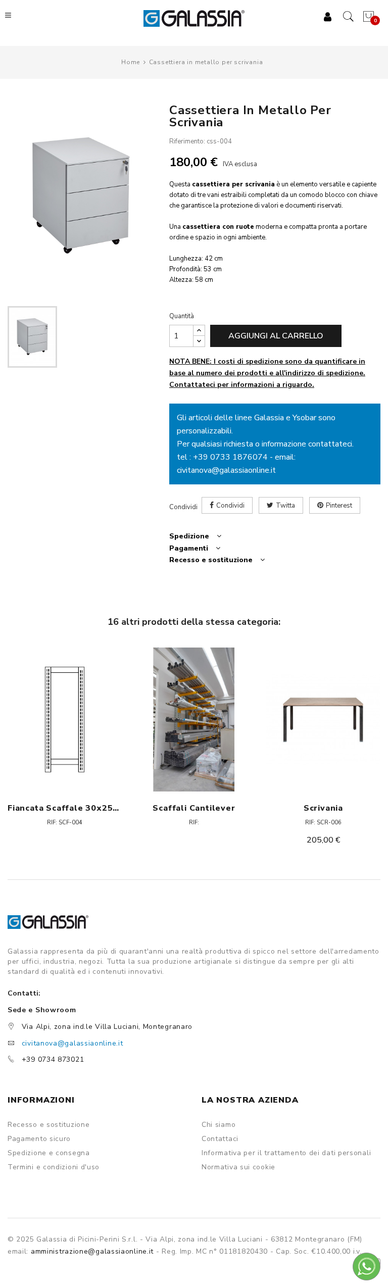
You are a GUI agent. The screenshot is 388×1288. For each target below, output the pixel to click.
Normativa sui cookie (238, 1167)
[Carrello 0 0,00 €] (367, 16)
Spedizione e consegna (49, 1153)
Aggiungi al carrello (275, 335)
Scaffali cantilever (194, 808)
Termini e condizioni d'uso (54, 1167)
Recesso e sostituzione (48, 1124)
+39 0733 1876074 (230, 457)
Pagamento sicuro (39, 1139)
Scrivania (323, 808)
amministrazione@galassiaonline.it (92, 1251)
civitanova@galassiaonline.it (226, 470)
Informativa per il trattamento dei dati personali (286, 1153)
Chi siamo (218, 1124)
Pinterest (339, 505)
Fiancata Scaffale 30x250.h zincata (65, 808)
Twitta (285, 505)
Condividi (230, 505)
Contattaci (220, 1139)
